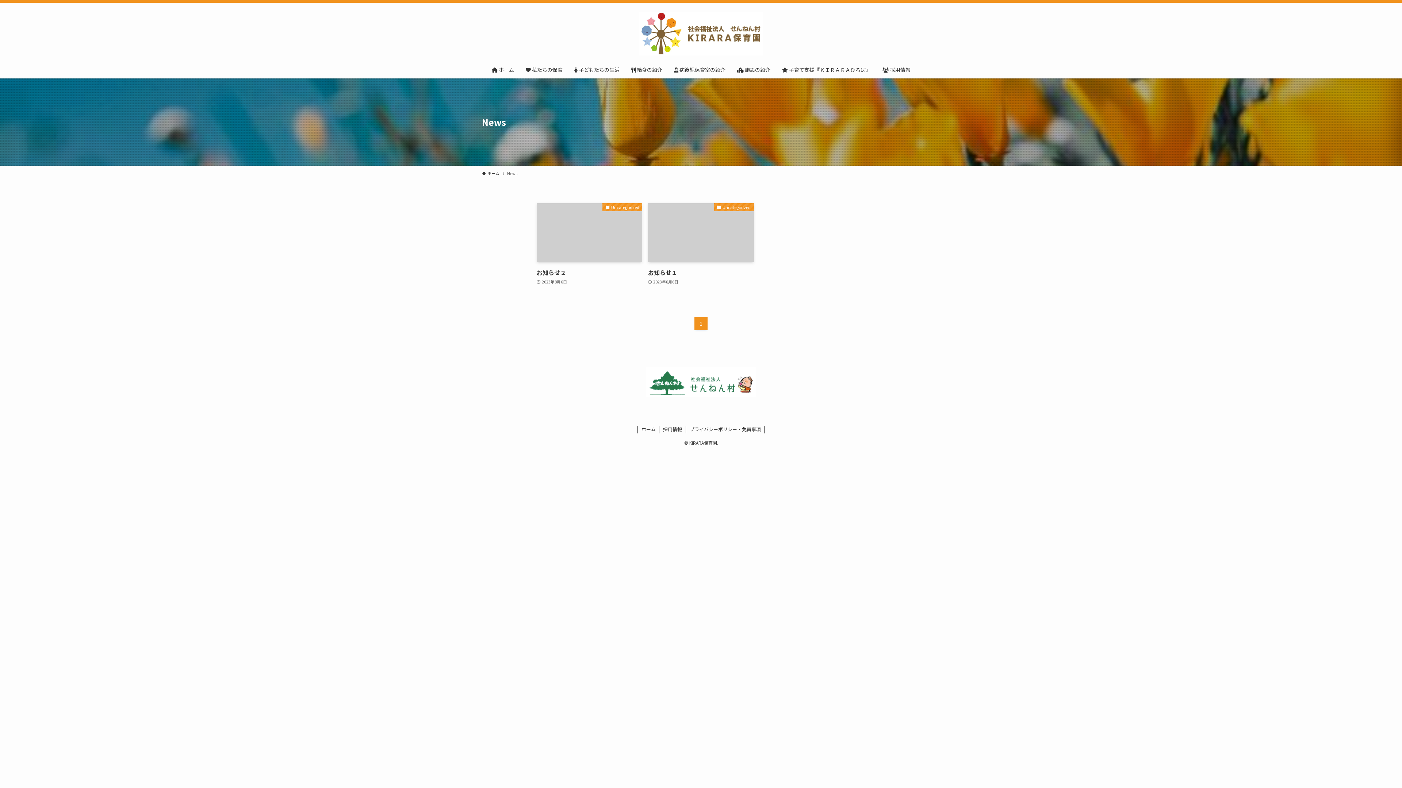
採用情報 (672, 429)
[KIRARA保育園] (701, 33)
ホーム (648, 429)
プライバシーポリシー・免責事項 (725, 429)
